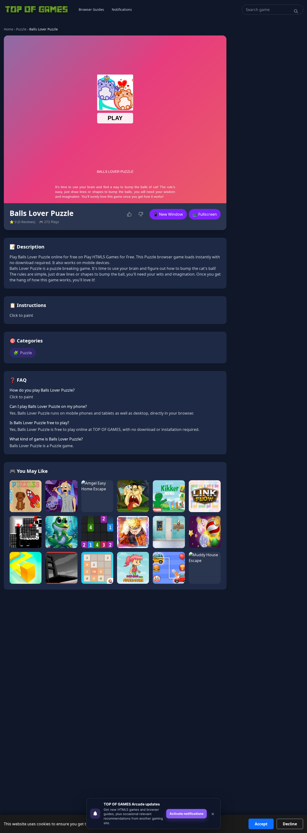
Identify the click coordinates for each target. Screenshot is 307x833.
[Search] (296, 11)
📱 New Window (168, 214)
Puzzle (21, 29)
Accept (261, 824)
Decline (290, 824)
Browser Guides (91, 9)
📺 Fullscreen (205, 214)
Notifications (122, 9)
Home (8, 29)
